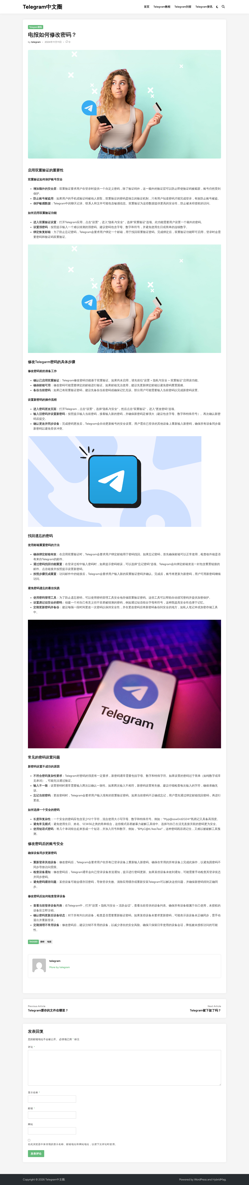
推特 (42, 942)
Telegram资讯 (203, 6)
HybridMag (219, 1179)
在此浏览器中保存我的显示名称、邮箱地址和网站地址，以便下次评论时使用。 (72, 1144)
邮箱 (31, 1108)
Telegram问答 (182, 6)
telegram (36, 42)
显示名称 (34, 1092)
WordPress (200, 1179)
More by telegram (59, 967)
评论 (31, 1047)
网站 (30, 1124)
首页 (146, 6)
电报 (49, 942)
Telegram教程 (161, 6)
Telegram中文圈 (42, 7)
